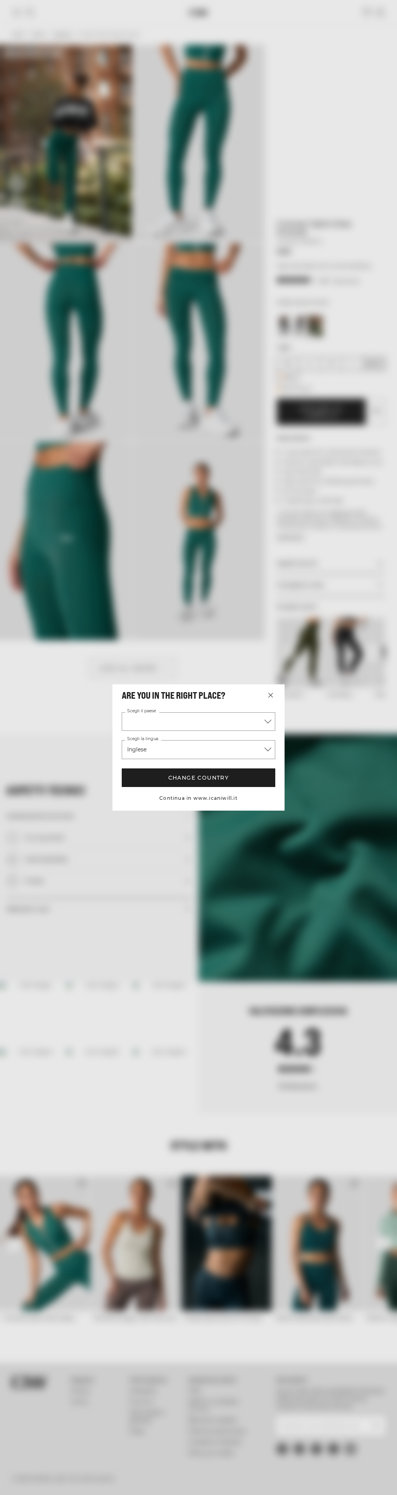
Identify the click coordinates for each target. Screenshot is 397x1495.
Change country (198, 777)
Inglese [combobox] (137, 749)
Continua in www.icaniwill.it (198, 798)
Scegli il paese (141, 711)
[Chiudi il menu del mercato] (270, 695)
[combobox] (198, 721)
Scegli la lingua (142, 739)
